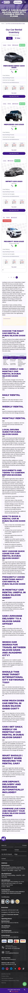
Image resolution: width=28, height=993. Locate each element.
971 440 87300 (16, 948)
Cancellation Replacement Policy (10, 980)
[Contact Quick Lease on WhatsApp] (25, 984)
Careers (17, 850)
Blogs (16, 854)
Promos (24, 845)
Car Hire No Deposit (6, 854)
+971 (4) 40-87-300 (13, 910)
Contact (3, 858)
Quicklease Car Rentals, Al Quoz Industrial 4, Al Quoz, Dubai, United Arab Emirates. (13, 892)
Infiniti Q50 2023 (14, 181)
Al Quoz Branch (5, 890)
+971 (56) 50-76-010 (13, 912)
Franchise (4, 850)
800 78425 (8, 948)
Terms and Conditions (7, 978)
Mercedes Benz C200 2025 (14, 67)
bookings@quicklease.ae (12, 953)
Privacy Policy (5, 976)
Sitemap (3, 983)
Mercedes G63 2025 (14, 125)
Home (2, 23)
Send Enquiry (17, 2)
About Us (3, 845)
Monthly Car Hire (5, 974)
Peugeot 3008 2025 (14, 242)
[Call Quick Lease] (25, 989)
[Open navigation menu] (25, 2)
